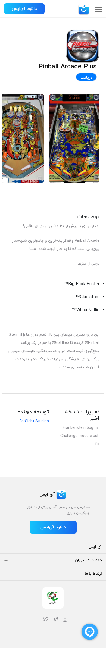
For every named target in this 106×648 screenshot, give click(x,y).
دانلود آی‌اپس (24, 9)
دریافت (86, 77)
